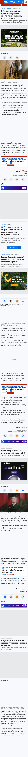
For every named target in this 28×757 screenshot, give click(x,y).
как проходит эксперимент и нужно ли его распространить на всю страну (14, 160)
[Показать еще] (23, 57)
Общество (4, 165)
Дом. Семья (4, 224)
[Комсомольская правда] (8, 2)
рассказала (16, 578)
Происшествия (8, 8)
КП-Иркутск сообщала (12, 419)
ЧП (4, 601)
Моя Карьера (9, 5)
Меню (2, 2)
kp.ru (25, 171)
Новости (3, 5)
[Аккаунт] (26, 2)
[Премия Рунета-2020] (14, 1)
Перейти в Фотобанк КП (16, 325)
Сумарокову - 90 (17, 5)
